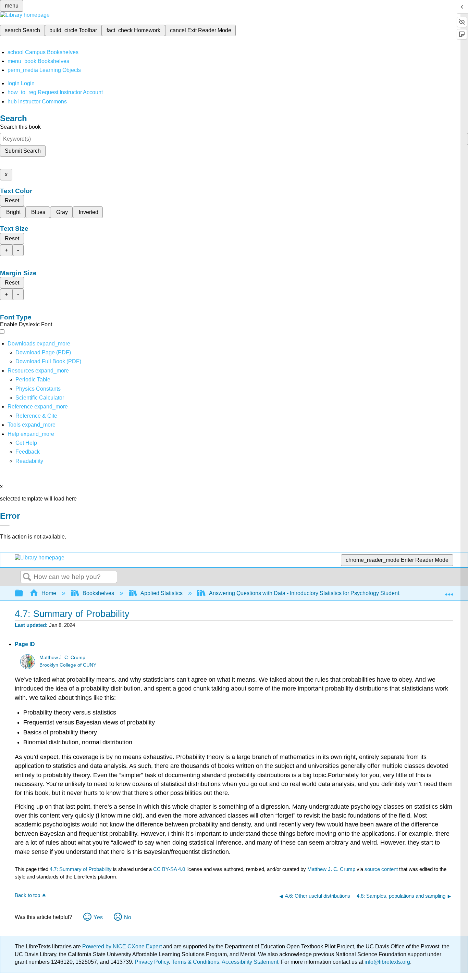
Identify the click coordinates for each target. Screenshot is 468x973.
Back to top (27, 895)
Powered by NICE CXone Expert (122, 946)
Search (27, 577)
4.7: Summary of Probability (81, 869)
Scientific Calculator (39, 398)
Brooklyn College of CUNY (67, 665)
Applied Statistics (161, 593)
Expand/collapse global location (449, 591)
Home (49, 593)
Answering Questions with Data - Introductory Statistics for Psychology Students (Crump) (316, 593)
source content (381, 869)
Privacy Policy (152, 962)
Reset (12, 200)
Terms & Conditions (195, 962)
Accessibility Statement (250, 962)
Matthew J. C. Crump (62, 657)
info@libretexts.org (386, 962)
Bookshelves (98, 593)
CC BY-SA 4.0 (169, 869)
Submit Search (23, 151)
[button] (27, 452)
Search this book (20, 127)
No (127, 917)
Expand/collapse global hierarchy (23, 593)
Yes (98, 917)
